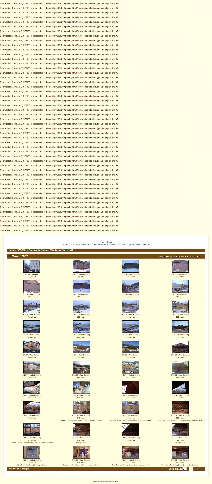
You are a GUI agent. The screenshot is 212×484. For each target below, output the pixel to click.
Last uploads (80, 244)
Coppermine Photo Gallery (110, 481)
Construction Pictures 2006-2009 (44, 250)
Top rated (122, 244)
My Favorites (134, 244)
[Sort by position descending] (199, 256)
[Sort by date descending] (187, 256)
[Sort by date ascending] (185, 256)
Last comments (95, 244)
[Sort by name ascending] (176, 256)
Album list (67, 244)
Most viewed (109, 244)
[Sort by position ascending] (197, 256)
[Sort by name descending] (178, 256)
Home (102, 242)
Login (109, 242)
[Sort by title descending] (165, 256)
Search (145, 244)
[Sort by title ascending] (163, 256)
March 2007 (67, 250)
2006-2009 (21, 250)
